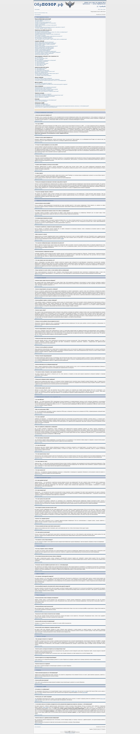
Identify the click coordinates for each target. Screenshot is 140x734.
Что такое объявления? (40, 62)
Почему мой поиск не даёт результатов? (43, 88)
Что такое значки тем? (39, 65)
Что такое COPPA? (39, 21)
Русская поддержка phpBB (70, 732)
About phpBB (84, 692)
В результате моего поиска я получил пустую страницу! (46, 89)
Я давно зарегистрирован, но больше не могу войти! (46, 25)
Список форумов (38, 14)
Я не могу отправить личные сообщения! (43, 78)
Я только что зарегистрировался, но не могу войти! (45, 23)
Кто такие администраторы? (41, 68)
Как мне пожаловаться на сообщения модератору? (45, 51)
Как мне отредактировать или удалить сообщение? (45, 43)
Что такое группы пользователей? (42, 70)
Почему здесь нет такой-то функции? (42, 104)
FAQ (99, 9)
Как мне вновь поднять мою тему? (42, 54)
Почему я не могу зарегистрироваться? (43, 22)
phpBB (61, 238)
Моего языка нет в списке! (40, 35)
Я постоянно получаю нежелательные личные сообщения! (47, 79)
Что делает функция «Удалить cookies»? (43, 28)
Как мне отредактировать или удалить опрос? (44, 47)
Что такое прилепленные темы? (41, 63)
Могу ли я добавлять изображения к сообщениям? (45, 60)
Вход (104, 9)
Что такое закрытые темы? (40, 64)
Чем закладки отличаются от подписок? (43, 94)
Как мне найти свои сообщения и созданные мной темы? (47, 91)
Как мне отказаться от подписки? (42, 97)
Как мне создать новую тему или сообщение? (44, 42)
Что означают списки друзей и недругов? (43, 83)
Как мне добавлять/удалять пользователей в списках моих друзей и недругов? (51, 84)
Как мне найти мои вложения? (41, 101)
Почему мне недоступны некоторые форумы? (44, 48)
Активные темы (44, 12)
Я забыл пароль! (38, 26)
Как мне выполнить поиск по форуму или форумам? (45, 87)
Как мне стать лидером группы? (41, 72)
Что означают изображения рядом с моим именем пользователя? (48, 36)
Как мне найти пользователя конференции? (44, 90)
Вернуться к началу (38, 120)
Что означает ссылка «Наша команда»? (43, 75)
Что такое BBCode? (39, 57)
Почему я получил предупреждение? (42, 50)
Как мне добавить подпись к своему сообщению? (45, 44)
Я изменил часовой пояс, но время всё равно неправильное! (47, 34)
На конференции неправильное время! (43, 33)
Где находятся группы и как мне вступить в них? (45, 71)
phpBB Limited (74, 691)
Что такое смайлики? (39, 59)
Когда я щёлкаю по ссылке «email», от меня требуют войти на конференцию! (51, 39)
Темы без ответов (37, 12)
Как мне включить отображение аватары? (43, 37)
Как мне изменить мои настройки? (42, 31)
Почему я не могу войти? (40, 24)
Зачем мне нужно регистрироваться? (42, 20)
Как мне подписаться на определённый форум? (45, 96)
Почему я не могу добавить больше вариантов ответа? (46, 46)
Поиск (101, 9)
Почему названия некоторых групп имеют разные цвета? (47, 73)
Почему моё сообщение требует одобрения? (44, 53)
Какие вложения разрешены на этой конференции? (45, 100)
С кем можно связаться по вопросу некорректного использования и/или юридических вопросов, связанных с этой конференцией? (62, 106)
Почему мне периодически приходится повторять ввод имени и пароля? (50, 27)
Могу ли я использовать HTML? (41, 58)
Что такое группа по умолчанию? (42, 74)
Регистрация (37, 9)
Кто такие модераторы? (40, 69)
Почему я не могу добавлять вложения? (43, 49)
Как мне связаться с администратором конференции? (46, 107)
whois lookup (45, 707)
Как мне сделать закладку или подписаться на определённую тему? (49, 95)
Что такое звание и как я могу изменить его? (44, 38)
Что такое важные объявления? (41, 61)
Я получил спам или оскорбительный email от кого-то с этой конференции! (50, 80)
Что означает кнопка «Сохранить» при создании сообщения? (48, 52)
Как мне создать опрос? (40, 45)
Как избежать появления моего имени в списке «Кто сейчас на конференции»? (51, 32)
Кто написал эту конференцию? (41, 103)
